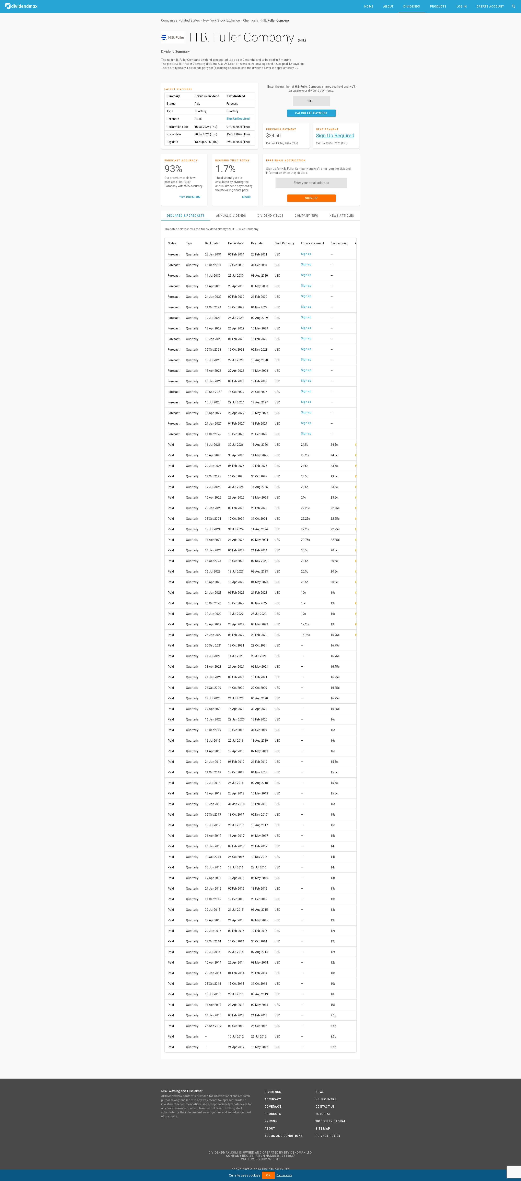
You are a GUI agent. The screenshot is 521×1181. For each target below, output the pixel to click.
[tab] (368, 6)
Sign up (306, 253)
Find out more (284, 1175)
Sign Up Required (238, 118)
